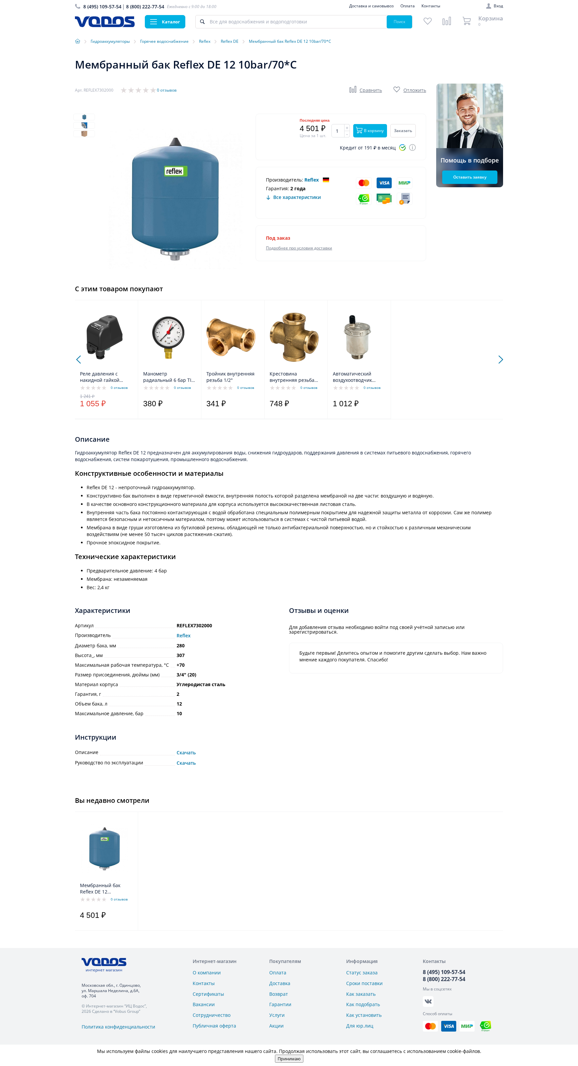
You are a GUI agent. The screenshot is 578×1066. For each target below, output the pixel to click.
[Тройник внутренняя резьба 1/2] (231, 337)
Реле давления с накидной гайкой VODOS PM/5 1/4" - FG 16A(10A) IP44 (104, 377)
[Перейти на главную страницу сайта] (105, 25)
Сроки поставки (364, 983)
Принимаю (289, 1059)
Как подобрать (363, 1004)
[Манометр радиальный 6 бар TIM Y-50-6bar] (167, 337)
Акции (276, 1026)
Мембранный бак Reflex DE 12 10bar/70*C (100, 888)
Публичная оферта (214, 1026)
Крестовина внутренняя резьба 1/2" (292, 377)
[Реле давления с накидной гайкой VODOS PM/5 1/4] (104, 337)
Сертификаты (208, 994)
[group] (175, 199)
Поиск (399, 21)
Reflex (311, 180)
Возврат (278, 994)
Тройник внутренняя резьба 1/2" (230, 376)
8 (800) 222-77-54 (145, 6)
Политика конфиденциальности (118, 1027)
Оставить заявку (469, 177)
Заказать (403, 130)
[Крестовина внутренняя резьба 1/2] (294, 337)
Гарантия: (277, 188)
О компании (207, 972)
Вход (498, 6)
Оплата (407, 6)
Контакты (430, 6)
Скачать (186, 752)
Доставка (279, 983)
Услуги (277, 1015)
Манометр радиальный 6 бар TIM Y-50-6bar (169, 377)
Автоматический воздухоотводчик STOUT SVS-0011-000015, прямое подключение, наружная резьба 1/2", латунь (358, 377)
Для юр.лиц (359, 1026)
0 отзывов (167, 90)
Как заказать (361, 994)
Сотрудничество (211, 1015)
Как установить (364, 1015)
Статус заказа (362, 972)
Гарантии (280, 1004)
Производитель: (284, 180)
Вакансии (204, 1004)
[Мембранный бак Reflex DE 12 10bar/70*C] (104, 848)
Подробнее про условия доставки (299, 248)
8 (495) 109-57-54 (102, 6)
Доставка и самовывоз (371, 6)
